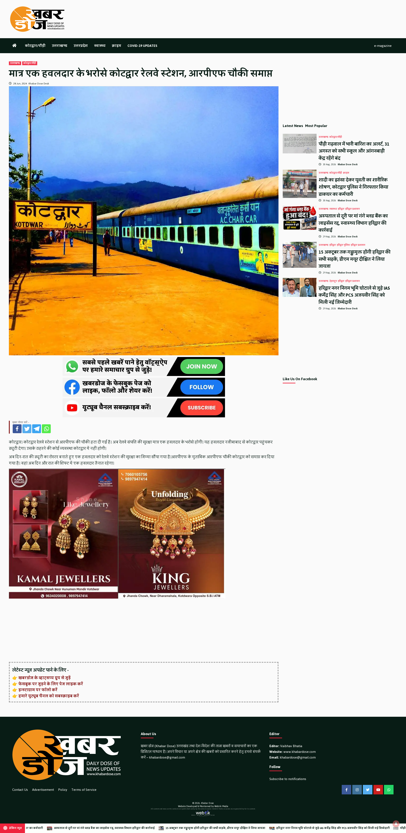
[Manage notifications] (396, 823)
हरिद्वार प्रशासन (352, 209)
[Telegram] (36, 428)
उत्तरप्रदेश (81, 45)
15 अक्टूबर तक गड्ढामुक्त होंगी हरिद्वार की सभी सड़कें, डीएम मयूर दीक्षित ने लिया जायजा (354, 259)
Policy (62, 789)
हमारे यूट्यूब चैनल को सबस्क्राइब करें (48, 696)
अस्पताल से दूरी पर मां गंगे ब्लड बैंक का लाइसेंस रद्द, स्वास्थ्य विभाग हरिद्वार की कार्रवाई (353, 223)
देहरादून (333, 281)
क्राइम (116, 45)
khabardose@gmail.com (167, 757)
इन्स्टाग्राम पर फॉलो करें (38, 690)
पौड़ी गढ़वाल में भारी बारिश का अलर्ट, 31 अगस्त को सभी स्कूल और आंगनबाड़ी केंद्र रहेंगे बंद (354, 151)
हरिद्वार (341, 209)
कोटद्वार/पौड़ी (35, 45)
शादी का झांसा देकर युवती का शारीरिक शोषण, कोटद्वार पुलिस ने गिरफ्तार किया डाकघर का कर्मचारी (353, 187)
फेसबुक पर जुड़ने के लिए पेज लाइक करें (50, 684)
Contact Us (20, 789)
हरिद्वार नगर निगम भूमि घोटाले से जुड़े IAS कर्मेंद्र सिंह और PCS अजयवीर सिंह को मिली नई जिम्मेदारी (354, 295)
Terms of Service (83, 789)
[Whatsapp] (46, 428)
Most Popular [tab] (316, 125)
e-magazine (383, 45)
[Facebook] (17, 428)
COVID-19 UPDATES (142, 45)
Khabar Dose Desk (39, 83)
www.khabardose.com (299, 751)
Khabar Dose (207, 803)
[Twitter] (26, 428)
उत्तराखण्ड (59, 45)
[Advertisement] (136, 630)
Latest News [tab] (293, 125)
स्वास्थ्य (100, 45)
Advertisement (43, 789)
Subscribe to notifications (287, 779)
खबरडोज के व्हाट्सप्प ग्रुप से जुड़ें (44, 678)
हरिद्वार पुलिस (343, 245)
